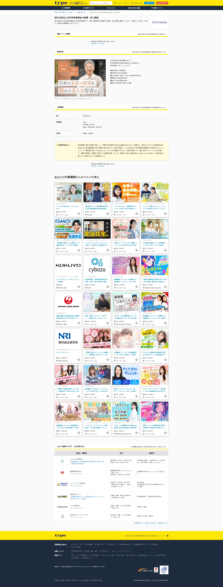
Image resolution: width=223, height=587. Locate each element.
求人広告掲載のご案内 (96, 580)
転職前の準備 (78, 551)
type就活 (76, 558)
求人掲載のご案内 (137, 3)
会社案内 (57, 580)
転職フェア (113, 544)
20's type (121, 555)
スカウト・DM (78, 544)
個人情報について (75, 580)
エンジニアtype (109, 555)
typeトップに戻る (98, 43)
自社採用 (67, 580)
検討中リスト (101, 544)
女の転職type (96, 555)
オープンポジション (76, 474)
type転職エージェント (146, 555)
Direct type (131, 555)
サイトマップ (119, 3)
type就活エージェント (90, 558)
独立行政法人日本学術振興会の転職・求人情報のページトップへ (146, 536)
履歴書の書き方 (126, 544)
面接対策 (155, 544)
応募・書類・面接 (91, 551)
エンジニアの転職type (80, 555)
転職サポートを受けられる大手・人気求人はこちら (152, 523)
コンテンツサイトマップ (122, 551)
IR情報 (62, 580)
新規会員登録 (162, 3)
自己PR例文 (77, 547)
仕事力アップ (106, 551)
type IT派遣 (161, 555)
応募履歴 (90, 544)
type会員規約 (85, 580)
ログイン (149, 3)
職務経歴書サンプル (141, 544)
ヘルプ (127, 3)
